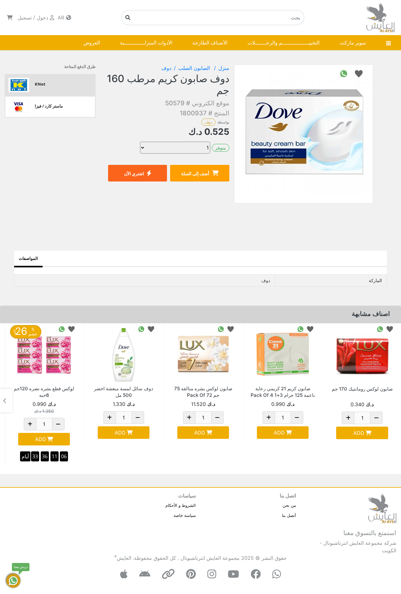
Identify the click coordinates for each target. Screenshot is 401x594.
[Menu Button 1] (388, 42)
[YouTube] (233, 574)
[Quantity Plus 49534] (269, 417)
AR (62, 17)
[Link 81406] (362, 354)
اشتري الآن (134, 173)
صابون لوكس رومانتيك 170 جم (362, 389)
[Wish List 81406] (389, 328)
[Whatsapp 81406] (380, 328)
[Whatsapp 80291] (221, 328)
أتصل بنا (289, 515)
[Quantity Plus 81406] (348, 418)
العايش (124, 558)
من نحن (289, 505)
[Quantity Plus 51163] (109, 417)
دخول (42, 17)
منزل (223, 68)
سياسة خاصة (185, 515)
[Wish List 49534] (310, 328)
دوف (208, 122)
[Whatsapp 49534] (300, 328)
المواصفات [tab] (28, 258)
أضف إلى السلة (195, 173)
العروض (91, 42)
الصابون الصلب (194, 68)
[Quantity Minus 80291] (217, 417)
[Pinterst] (191, 574)
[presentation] (394, 401)
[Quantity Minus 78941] (58, 424)
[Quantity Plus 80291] (189, 417)
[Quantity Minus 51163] (138, 417)
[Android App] (144, 574)
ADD (358, 433)
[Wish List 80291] (230, 328)
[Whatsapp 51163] (141, 328)
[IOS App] (124, 574)
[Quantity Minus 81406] (376, 418)
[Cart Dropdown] (9, 17)
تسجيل (25, 17)
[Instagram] (211, 574)
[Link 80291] (203, 354)
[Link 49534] (283, 354)
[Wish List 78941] (71, 328)
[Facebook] (256, 574)
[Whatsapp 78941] (61, 328)
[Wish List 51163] (151, 328)
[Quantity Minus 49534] (297, 417)
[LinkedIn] (168, 574)
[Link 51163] (123, 354)
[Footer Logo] (382, 508)
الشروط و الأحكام (180, 505)
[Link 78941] (44, 354)
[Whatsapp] (276, 574)
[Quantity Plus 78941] (30, 424)
